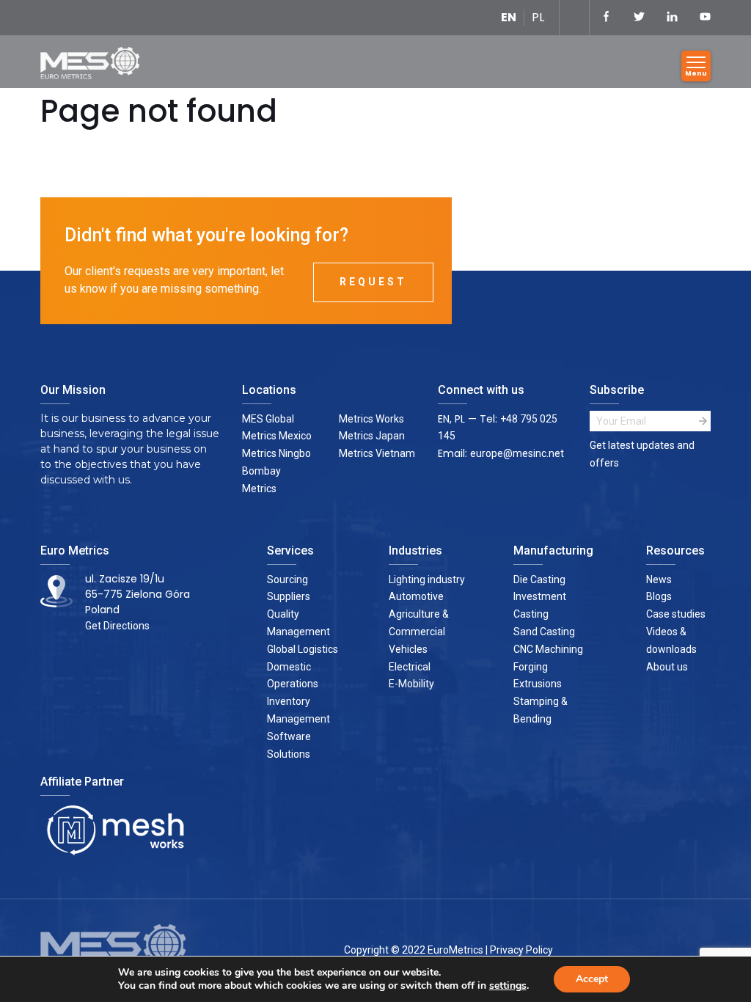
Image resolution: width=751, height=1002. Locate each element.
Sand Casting (544, 631)
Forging (530, 667)
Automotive (416, 596)
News (659, 579)
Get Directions (117, 626)
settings (508, 985)
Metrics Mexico (277, 436)
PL (538, 17)
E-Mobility (411, 684)
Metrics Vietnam (377, 453)
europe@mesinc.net (517, 453)
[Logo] (95, 65)
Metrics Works (371, 419)
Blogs (659, 596)
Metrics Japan (372, 436)
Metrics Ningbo (276, 453)
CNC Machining (548, 649)
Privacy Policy (521, 950)
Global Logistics (302, 649)
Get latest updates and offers (642, 454)
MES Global (268, 419)
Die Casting (539, 579)
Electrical (410, 667)
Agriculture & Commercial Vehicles (419, 631)
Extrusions (537, 684)
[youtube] (705, 17)
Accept (592, 979)
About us (667, 667)
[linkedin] (672, 17)
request (373, 282)
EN (508, 17)
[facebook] (606, 17)
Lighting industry (427, 579)
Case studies (676, 614)
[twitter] (639, 17)
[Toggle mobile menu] (696, 66)
